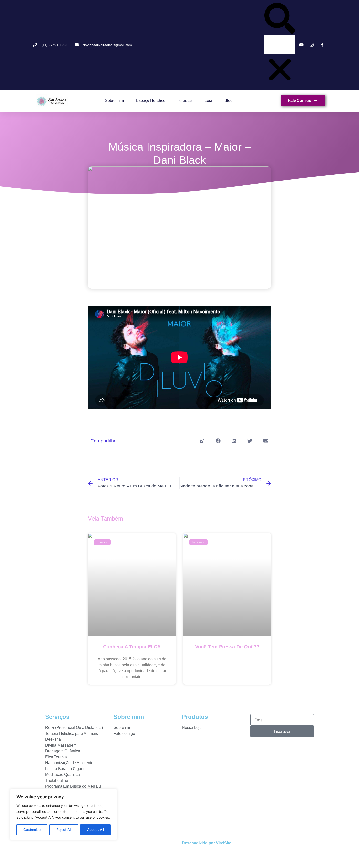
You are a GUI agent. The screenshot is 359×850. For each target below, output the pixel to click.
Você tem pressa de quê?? (227, 646)
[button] (279, 19)
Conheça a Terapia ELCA (132, 646)
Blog (228, 100)
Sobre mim (114, 100)
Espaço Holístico (150, 100)
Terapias (185, 100)
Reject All (63, 829)
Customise (32, 829)
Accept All (95, 829)
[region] (63, 814)
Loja (208, 100)
